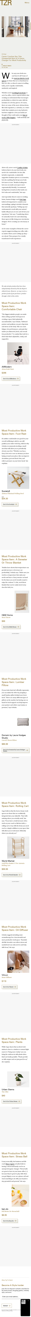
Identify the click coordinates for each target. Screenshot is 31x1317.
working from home (19, 93)
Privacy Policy (10, 1310)
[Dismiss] (28, 1301)
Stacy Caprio (10, 1164)
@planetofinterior (30, 26)
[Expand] (22, 1301)
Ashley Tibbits (7, 65)
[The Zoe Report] (6, 2)
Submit (5, 1306)
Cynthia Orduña (22, 167)
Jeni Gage (23, 199)
